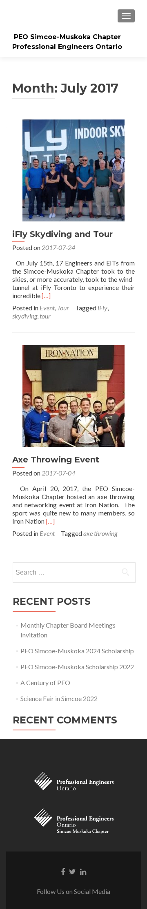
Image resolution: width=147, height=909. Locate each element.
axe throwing (100, 533)
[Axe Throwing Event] (73, 395)
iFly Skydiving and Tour (62, 234)
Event (47, 308)
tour (45, 316)
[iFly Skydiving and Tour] (73, 169)
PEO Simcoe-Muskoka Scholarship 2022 (77, 666)
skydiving (24, 316)
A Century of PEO (45, 682)
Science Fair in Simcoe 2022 (59, 698)
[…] (46, 295)
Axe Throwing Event (55, 459)
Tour (63, 308)
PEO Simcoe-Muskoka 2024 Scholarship (77, 651)
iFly (102, 308)
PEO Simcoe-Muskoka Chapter (67, 37)
